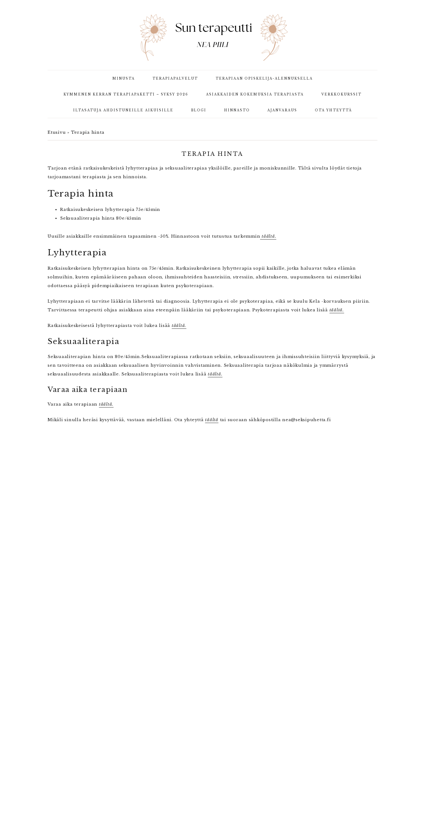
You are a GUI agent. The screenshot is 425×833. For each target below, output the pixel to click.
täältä (211, 419)
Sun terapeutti (212, 37)
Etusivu (57, 132)
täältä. (268, 236)
